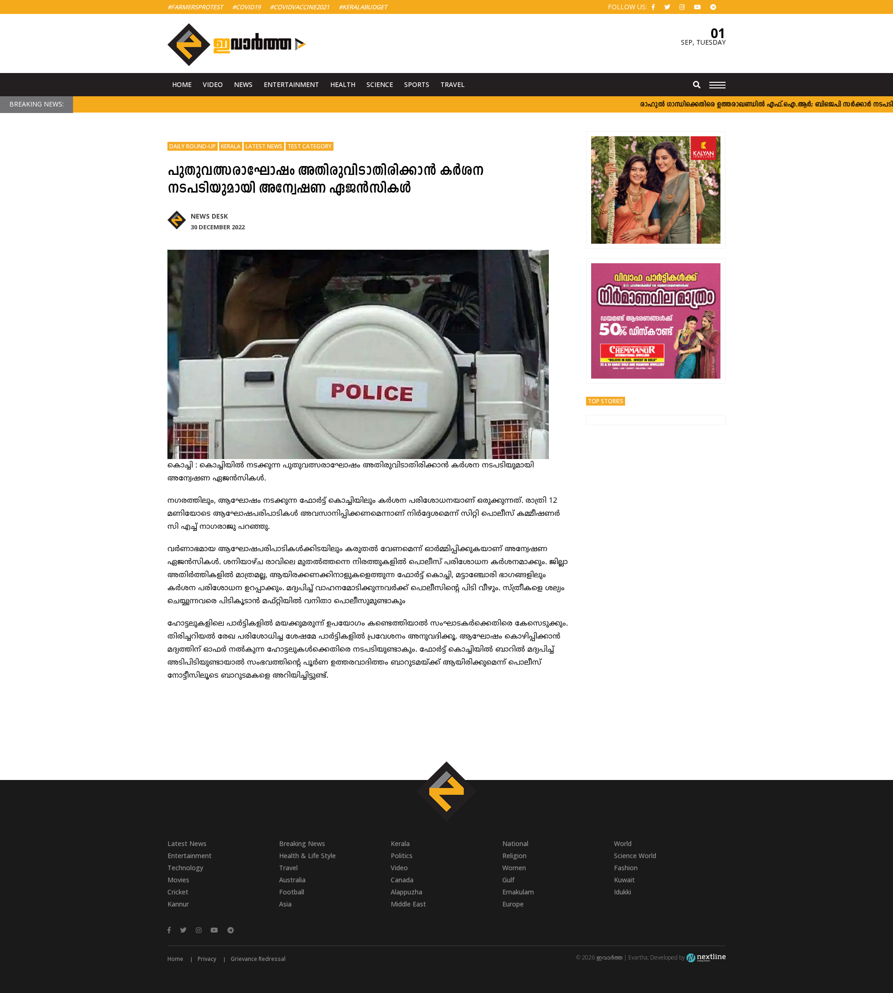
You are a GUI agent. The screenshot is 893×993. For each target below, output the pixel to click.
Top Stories (605, 401)
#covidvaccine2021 (299, 7)
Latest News (264, 146)
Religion (514, 855)
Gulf (508, 879)
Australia (292, 879)
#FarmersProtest (195, 7)
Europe (513, 904)
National (515, 843)
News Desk (209, 216)
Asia (285, 904)
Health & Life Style (307, 855)
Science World (635, 855)
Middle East (408, 904)
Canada (402, 879)
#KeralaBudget (363, 7)
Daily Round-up (192, 146)
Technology (185, 867)
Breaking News (302, 843)
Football (291, 891)
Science (380, 84)
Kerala (230, 146)
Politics (402, 855)
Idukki (622, 891)
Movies (178, 879)
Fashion (626, 867)
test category (309, 146)
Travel (452, 84)
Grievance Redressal (258, 959)
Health (342, 84)
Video (213, 84)
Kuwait (624, 879)
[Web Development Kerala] (706, 957)
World (623, 843)
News (243, 84)
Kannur (178, 904)
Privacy (207, 959)
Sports (416, 84)
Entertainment (291, 84)
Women (514, 867)
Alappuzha (406, 891)
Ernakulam (518, 891)
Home (182, 84)
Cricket (177, 891)
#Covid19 (246, 7)
